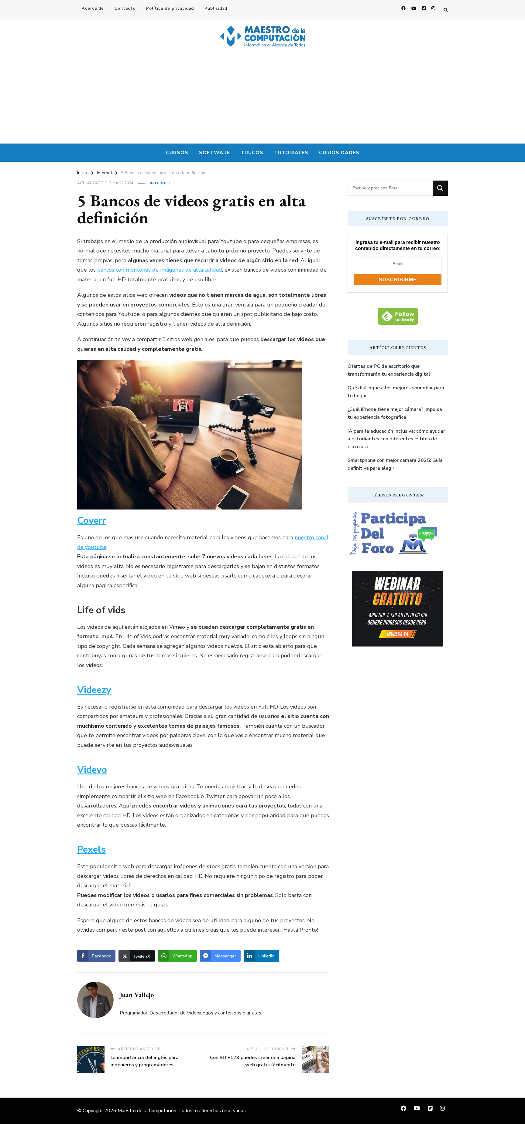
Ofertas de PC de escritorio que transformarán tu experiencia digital (389, 370)
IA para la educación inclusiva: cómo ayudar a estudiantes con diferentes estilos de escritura (396, 439)
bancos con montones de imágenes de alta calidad (159, 269)
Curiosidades (339, 152)
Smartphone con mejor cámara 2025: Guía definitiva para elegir (395, 464)
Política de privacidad (170, 8)
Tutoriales (291, 152)
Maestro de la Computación (147, 1110)
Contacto (125, 8)
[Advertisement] (262, 98)
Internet (160, 183)
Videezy (94, 690)
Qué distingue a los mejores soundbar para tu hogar (396, 391)
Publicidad (215, 8)
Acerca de (93, 8)
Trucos (252, 152)
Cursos (177, 152)
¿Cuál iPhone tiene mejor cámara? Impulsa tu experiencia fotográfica (395, 413)
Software (214, 152)
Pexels (91, 849)
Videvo (92, 769)
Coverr (91, 520)
